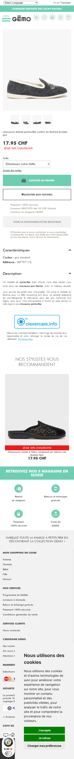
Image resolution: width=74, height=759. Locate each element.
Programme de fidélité (15, 594)
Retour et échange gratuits (18, 604)
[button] (37, 251)
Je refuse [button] (44, 738)
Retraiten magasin (18, 498)
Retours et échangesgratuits (55, 498)
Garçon (7, 579)
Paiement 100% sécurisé (24, 204)
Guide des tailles (12, 170)
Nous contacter (11, 630)
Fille (5, 574)
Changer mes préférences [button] (44, 745)
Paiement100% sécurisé (18, 523)
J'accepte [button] (44, 730)
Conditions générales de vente (20, 614)
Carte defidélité (56, 523)
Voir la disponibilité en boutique (37, 221)
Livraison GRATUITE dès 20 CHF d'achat (33, 208)
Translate (65, 2)
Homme (7, 564)
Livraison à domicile (14, 599)
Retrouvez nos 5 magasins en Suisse (37, 473)
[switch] (8, 753)
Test (24, 170)
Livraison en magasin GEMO (26, 211)
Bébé (5, 569)
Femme (7, 559)
